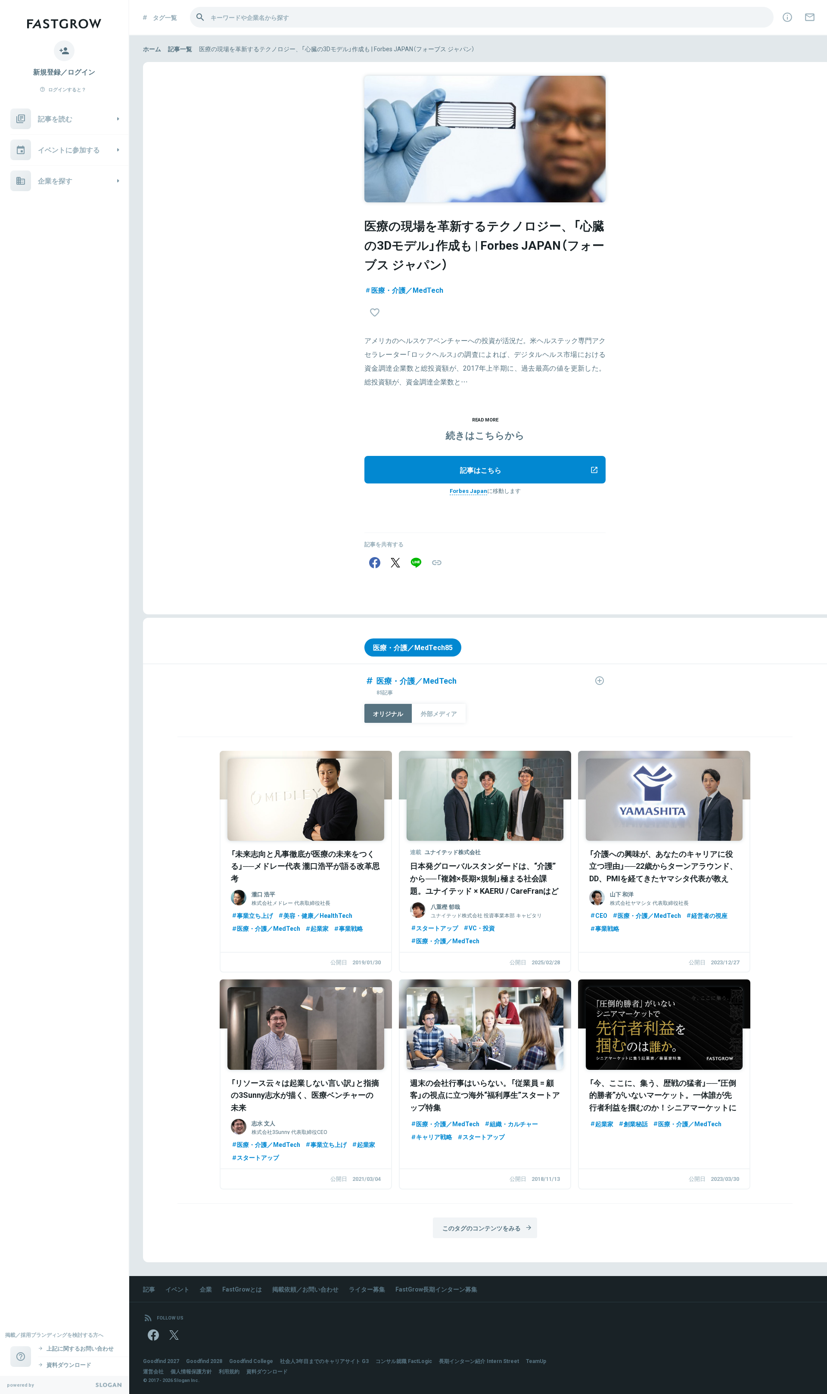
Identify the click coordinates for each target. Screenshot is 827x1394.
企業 (206, 1289)
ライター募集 (367, 1289)
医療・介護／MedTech (407, 290)
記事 (149, 1289)
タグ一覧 (165, 17)
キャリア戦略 (434, 1136)
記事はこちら (480, 470)
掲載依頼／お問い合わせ (305, 1289)
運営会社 (153, 1371)
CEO (601, 915)
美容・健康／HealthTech (317, 915)
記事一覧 (180, 48)
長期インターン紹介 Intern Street (479, 1361)
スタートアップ (437, 927)
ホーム (152, 48)
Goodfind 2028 (204, 1361)
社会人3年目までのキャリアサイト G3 (324, 1361)
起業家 (320, 928)
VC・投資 (482, 927)
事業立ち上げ (255, 915)
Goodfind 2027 (161, 1361)
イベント (177, 1289)
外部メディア (439, 713)
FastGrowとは (242, 1289)
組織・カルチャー (514, 1123)
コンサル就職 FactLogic (404, 1361)
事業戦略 (351, 928)
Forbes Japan (468, 490)
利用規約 (229, 1371)
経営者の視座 (709, 915)
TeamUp (536, 1361)
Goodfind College (251, 1361)
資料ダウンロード (267, 1371)
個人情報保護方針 (191, 1371)
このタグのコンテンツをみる (481, 1228)
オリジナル (388, 713)
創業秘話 (636, 1123)
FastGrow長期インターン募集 (436, 1289)
